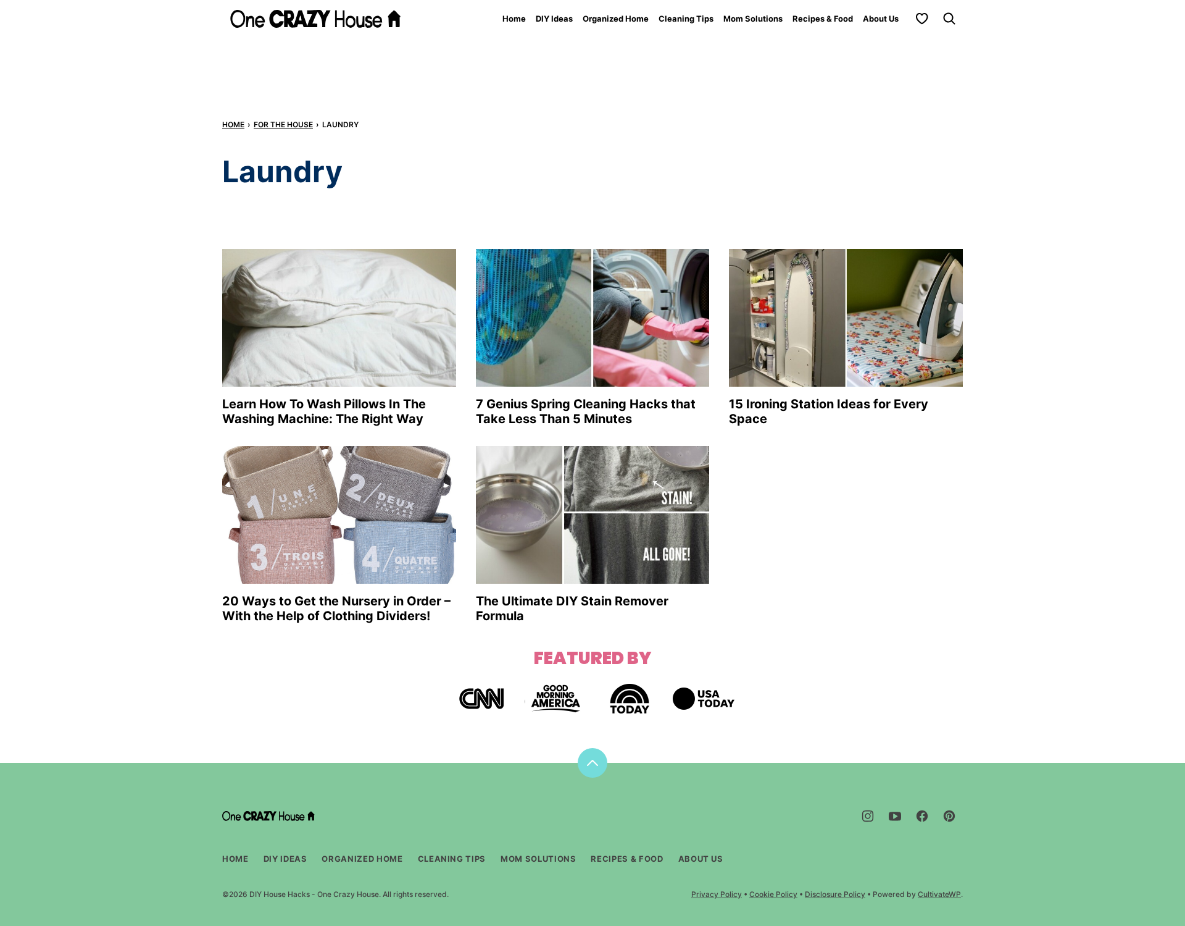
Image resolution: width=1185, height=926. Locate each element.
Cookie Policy (773, 894)
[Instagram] (867, 816)
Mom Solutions (753, 18)
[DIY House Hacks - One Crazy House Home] (315, 19)
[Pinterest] (949, 816)
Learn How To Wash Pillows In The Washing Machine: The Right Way (324, 411)
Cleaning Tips (686, 18)
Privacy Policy (716, 894)
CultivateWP (939, 894)
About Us (881, 18)
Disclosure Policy (835, 894)
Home (514, 18)
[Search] (949, 18)
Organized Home (616, 18)
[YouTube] (894, 816)
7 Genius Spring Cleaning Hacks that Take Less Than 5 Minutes (586, 411)
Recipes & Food (822, 18)
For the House (283, 124)
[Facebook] (922, 816)
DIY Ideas (554, 18)
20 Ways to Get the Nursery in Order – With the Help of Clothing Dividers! (336, 608)
